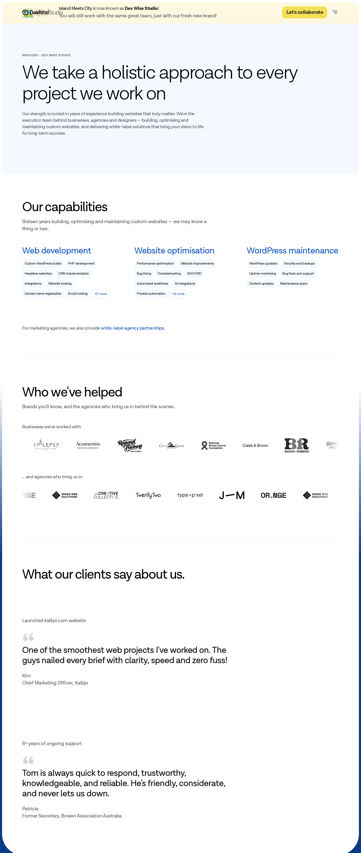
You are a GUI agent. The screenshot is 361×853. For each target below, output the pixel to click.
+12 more (178, 294)
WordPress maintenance (292, 251)
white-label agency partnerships (132, 328)
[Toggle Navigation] (334, 12)
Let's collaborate (304, 12)
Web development (56, 251)
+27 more (100, 294)
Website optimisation (174, 251)
